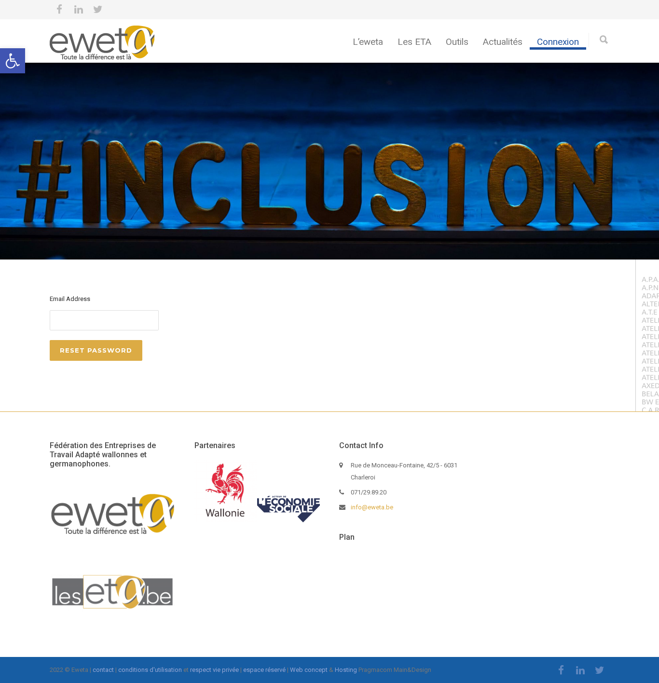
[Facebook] (59, 9)
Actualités (502, 41)
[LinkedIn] (78, 9)
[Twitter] (98, 9)
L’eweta (368, 41)
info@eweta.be (372, 507)
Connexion (558, 41)
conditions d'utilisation (150, 669)
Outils (457, 41)
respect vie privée (214, 669)
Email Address (70, 298)
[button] (12, 60)
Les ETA (414, 41)
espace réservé (264, 669)
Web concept (309, 669)
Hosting (346, 669)
